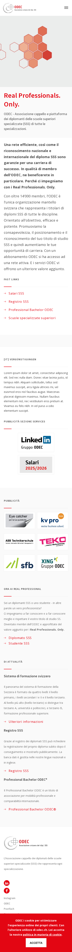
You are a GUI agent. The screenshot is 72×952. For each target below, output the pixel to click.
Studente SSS (19, 643)
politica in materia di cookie (42, 934)
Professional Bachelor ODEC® (32, 809)
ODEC (7, 883)
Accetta (36, 942)
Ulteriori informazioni (26, 722)
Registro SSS (19, 301)
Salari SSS (16, 293)
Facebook (7, 891)
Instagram (9, 898)
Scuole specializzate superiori (32, 318)
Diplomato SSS (20, 638)
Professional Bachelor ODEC (31, 310)
